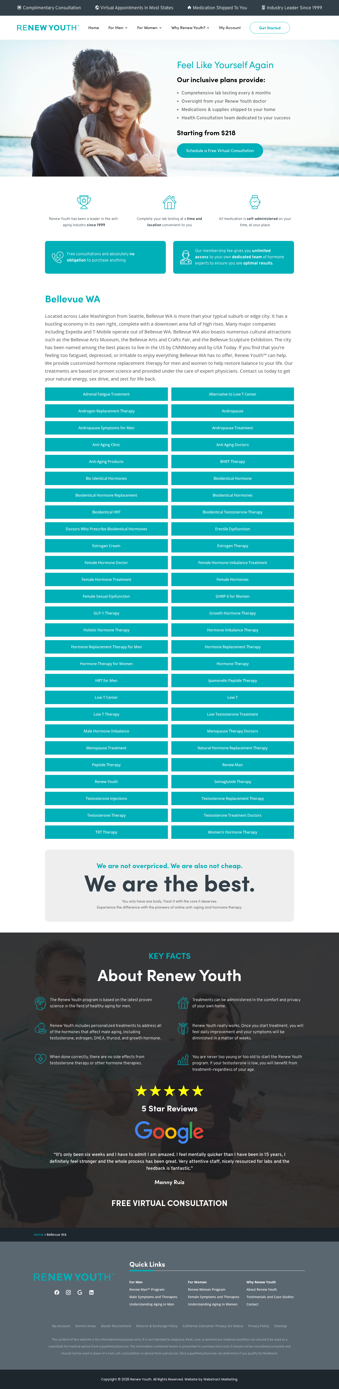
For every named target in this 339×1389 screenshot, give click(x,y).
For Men (115, 27)
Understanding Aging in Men (151, 1304)
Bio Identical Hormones (106, 478)
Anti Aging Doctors (232, 444)
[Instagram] (68, 1292)
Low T (232, 697)
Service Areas (85, 1326)
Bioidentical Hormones (233, 495)
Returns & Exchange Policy (157, 1326)
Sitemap (280, 1326)
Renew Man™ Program (146, 1290)
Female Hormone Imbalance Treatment (232, 562)
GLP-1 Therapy (106, 613)
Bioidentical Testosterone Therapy (232, 512)
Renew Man (232, 764)
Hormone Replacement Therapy (233, 646)
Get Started (269, 27)
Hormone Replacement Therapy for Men (106, 646)
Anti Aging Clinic (106, 444)
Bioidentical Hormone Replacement (106, 495)
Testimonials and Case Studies (270, 1297)
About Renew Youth (262, 1290)
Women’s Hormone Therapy (232, 832)
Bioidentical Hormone (233, 478)
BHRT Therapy (232, 461)
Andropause (232, 411)
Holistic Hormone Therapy (106, 630)
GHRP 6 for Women (233, 596)
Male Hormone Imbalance (106, 731)
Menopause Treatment (106, 747)
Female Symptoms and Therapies (213, 1297)
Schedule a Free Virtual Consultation (220, 150)
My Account (230, 27)
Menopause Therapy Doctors (232, 731)
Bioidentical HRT (106, 512)
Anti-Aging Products (106, 461)
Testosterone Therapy (106, 815)
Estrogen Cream (106, 545)
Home (93, 27)
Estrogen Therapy (232, 545)
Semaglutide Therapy (232, 781)
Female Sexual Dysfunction (106, 596)
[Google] (80, 1292)
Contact (252, 1304)
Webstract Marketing (220, 1379)
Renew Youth (106, 781)
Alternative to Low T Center (232, 394)
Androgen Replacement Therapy (106, 411)
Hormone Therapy (233, 663)
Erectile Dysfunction (232, 528)
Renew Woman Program (206, 1290)
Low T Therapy (106, 714)
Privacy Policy (258, 1326)
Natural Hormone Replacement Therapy (233, 747)
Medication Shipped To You (219, 8)
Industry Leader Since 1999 (294, 8)
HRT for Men (106, 680)
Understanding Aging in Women (213, 1304)
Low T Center (106, 697)
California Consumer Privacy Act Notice (213, 1326)
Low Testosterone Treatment (232, 714)
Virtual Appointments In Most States (136, 8)
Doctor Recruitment (116, 1326)
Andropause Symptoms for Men (106, 427)
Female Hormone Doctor (106, 562)
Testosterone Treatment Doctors (233, 815)
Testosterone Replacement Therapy (233, 798)
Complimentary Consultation (51, 8)
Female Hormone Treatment (106, 579)
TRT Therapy (106, 832)
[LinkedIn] (91, 1292)
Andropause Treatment (232, 427)
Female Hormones (233, 579)
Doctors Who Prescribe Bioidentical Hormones (106, 528)
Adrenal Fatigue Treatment (106, 394)
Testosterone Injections (106, 798)
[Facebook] (57, 1292)
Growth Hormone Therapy (232, 613)
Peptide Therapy (106, 764)
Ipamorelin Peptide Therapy (232, 680)
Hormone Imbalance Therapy (232, 630)
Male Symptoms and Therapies (153, 1297)
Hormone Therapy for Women (106, 663)
